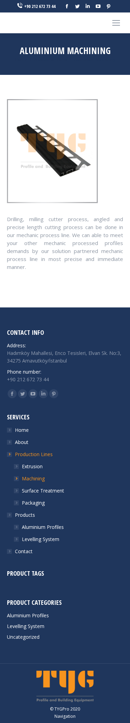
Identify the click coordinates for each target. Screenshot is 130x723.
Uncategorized (23, 637)
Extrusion (32, 466)
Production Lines (50, 59)
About (21, 442)
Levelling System (40, 539)
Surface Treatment (43, 490)
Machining (33, 478)
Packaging (33, 502)
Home (21, 59)
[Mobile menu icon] (116, 23)
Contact (24, 551)
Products (25, 515)
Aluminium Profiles (43, 527)
